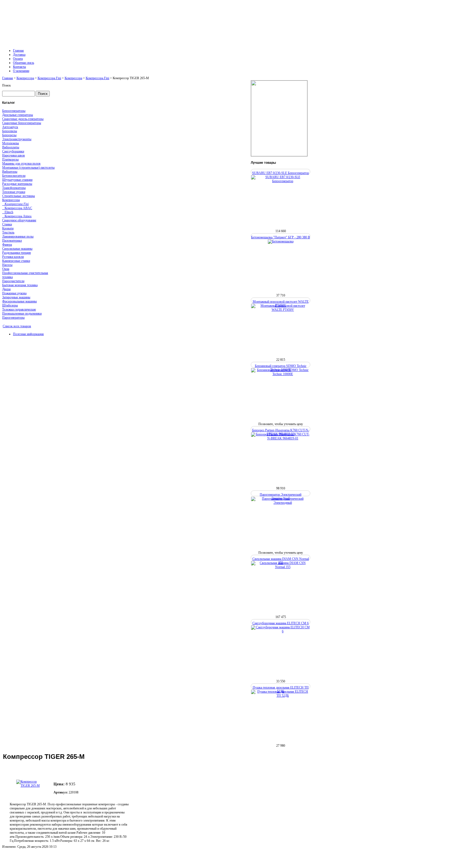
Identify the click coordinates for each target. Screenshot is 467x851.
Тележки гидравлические (19, 309)
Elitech (7, 212)
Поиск (6, 85)
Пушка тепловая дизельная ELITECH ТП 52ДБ (281, 689)
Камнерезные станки (16, 261)
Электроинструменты (16, 139)
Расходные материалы (17, 184)
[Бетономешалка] (280, 241)
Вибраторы (9, 171)
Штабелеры (10, 305)
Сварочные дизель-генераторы (23, 119)
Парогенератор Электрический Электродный (280, 496)
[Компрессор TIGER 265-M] (31, 783)
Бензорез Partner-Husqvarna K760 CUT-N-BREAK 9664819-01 (280, 432)
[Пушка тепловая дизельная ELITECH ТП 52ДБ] (280, 696)
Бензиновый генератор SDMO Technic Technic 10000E (280, 368)
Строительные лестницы (18, 196)
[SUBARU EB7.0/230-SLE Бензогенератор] (280, 181)
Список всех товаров (17, 326)
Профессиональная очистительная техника (25, 275)
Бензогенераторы (13, 111)
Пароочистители (13, 281)
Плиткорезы (10, 159)
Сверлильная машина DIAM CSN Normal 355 (280, 561)
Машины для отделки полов (21, 163)
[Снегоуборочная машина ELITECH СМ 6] (280, 631)
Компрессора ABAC (17, 208)
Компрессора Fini (49, 78)
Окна (5, 269)
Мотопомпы (10, 143)
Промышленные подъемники (22, 313)
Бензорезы (9, 135)
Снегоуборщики (13, 151)
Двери (6, 289)
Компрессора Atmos (17, 216)
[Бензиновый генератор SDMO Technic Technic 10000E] (280, 374)
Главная (7, 78)
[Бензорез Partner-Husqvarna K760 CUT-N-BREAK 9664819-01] (280, 438)
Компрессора (25, 78)
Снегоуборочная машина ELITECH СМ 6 (280, 623)
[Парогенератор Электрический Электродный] (280, 503)
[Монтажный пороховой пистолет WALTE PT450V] (280, 310)
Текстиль (8, 232)
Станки (7, 224)
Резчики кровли (13, 257)
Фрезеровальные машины (19, 301)
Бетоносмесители (13, 176)
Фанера (7, 244)
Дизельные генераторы (17, 115)
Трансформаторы (14, 188)
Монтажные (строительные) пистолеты (28, 167)
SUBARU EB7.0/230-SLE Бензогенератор (280, 173)
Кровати (8, 228)
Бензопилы (9, 131)
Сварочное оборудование (19, 220)
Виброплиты (10, 147)
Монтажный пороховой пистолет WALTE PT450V (281, 303)
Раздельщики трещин (16, 253)
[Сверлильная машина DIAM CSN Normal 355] (280, 567)
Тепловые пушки (13, 192)
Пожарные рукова (14, 293)
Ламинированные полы (18, 236)
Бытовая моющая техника (20, 285)
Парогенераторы (13, 317)
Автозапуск (10, 127)
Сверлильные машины (17, 249)
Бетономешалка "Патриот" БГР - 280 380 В (280, 237)
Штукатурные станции (17, 180)
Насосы (7, 265)
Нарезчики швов (13, 155)
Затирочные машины (16, 297)
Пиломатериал (12, 240)
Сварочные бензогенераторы (21, 123)
